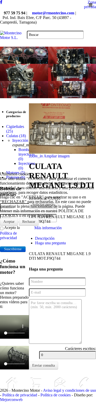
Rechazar (28, 222)
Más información (48, 228)
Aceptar (9, 222)
